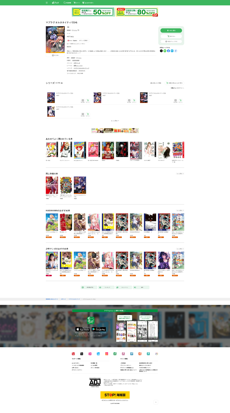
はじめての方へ (75, 363)
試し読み (56, 55)
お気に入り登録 (156, 83)
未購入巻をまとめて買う (176, 83)
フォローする (78, 30)
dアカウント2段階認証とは (127, 367)
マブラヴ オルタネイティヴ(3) (157, 93)
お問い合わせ (75, 367)
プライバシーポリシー (125, 365)
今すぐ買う (172, 30)
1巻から (173, 88)
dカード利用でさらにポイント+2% (75, 43)
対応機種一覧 (94, 363)
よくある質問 (94, 365)
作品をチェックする (172, 41)
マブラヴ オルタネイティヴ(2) (110, 93)
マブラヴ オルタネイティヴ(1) (64, 93)
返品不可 (69, 46)
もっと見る (179, 173)
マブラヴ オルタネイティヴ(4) (64, 107)
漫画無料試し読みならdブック (52, 299)
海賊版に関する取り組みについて (128, 370)
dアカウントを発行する (108, 400)
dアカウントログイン (77, 370)
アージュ (74, 30)
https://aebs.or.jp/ (109, 385)
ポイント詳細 (83, 40)
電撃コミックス (78, 65)
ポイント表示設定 (95, 367)
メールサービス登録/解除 (78, 365)
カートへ (172, 36)
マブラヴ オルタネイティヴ (81, 68)
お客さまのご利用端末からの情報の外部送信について (148, 370)
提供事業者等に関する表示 (145, 363)
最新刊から (180, 88)
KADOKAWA (75, 60)
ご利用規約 (123, 363)
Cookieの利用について (144, 367)
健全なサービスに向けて (145, 365)
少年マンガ (77, 63)
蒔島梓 (69, 30)
